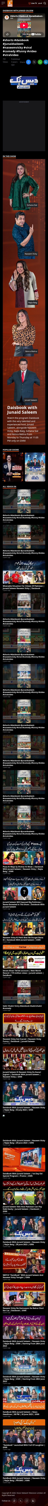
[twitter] (34, 62)
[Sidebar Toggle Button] (3, 3)
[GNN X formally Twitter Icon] (20, 1500)
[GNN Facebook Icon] (14, 1500)
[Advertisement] (24, 127)
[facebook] (28, 62)
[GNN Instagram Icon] (26, 1500)
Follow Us (6, 1500)
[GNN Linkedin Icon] (33, 1500)
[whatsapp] (40, 62)
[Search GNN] (45, 3)
